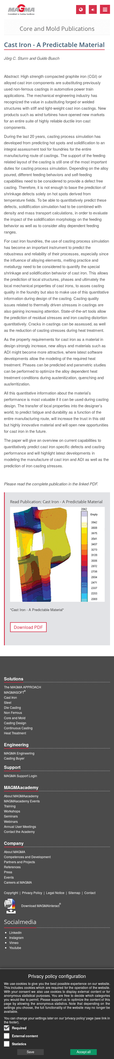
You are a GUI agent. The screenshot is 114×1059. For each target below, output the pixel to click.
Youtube (15, 947)
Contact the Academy (19, 831)
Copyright (11, 892)
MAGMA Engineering (19, 753)
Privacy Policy (32, 892)
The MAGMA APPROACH (22, 687)
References (12, 867)
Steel (7, 702)
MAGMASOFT (15, 692)
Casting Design (15, 723)
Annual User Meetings (20, 826)
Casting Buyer (14, 758)
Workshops (12, 811)
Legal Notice (55, 892)
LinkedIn (15, 932)
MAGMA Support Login (20, 775)
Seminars (11, 816)
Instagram (16, 937)
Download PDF (28, 627)
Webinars (11, 821)
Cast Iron (10, 697)
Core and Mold (14, 717)
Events (9, 877)
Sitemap (74, 892)
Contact (89, 892)
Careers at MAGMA (18, 882)
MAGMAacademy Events (22, 801)
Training (10, 806)
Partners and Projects (19, 861)
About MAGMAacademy (21, 796)
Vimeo (14, 942)
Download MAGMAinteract (41, 905)
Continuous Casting (18, 728)
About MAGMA (14, 851)
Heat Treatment (15, 733)
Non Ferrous (13, 712)
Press (8, 872)
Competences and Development (27, 856)
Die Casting (12, 707)
